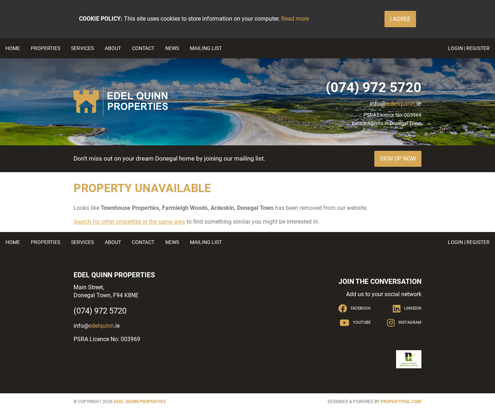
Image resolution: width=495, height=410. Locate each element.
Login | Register (469, 48)
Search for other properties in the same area (129, 221)
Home (12, 48)
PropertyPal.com (400, 401)
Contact (143, 48)
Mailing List (206, 48)
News (172, 48)
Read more (295, 18)
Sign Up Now (398, 158)
